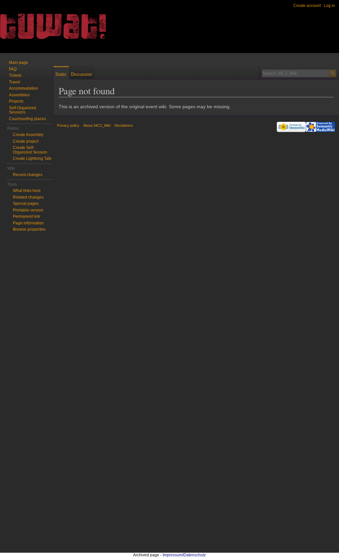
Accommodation (23, 88)
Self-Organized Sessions (22, 110)
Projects (16, 101)
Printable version (28, 210)
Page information (28, 223)
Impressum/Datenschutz (184, 555)
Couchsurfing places (27, 118)
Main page (18, 62)
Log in (329, 5)
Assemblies (19, 95)
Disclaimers (123, 125)
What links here (27, 190)
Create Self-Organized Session (30, 150)
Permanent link (26, 216)
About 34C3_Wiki (97, 125)
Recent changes (27, 174)
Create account (307, 5)
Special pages (26, 203)
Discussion (81, 74)
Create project (25, 141)
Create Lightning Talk (32, 158)
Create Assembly (28, 134)
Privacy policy (68, 125)
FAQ (13, 69)
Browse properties (29, 229)
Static (61, 74)
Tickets (15, 75)
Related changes (28, 197)
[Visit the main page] (26, 26)
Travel (14, 82)
